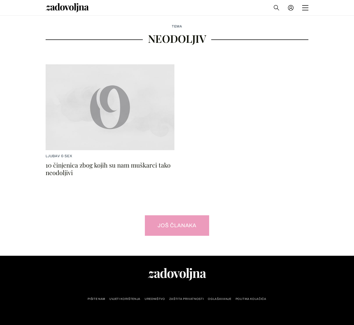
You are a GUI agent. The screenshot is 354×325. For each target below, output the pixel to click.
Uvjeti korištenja (124, 299)
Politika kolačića (251, 299)
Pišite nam (96, 299)
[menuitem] (291, 8)
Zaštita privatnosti (186, 299)
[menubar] (291, 8)
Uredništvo (155, 299)
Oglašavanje (219, 299)
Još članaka (177, 225)
